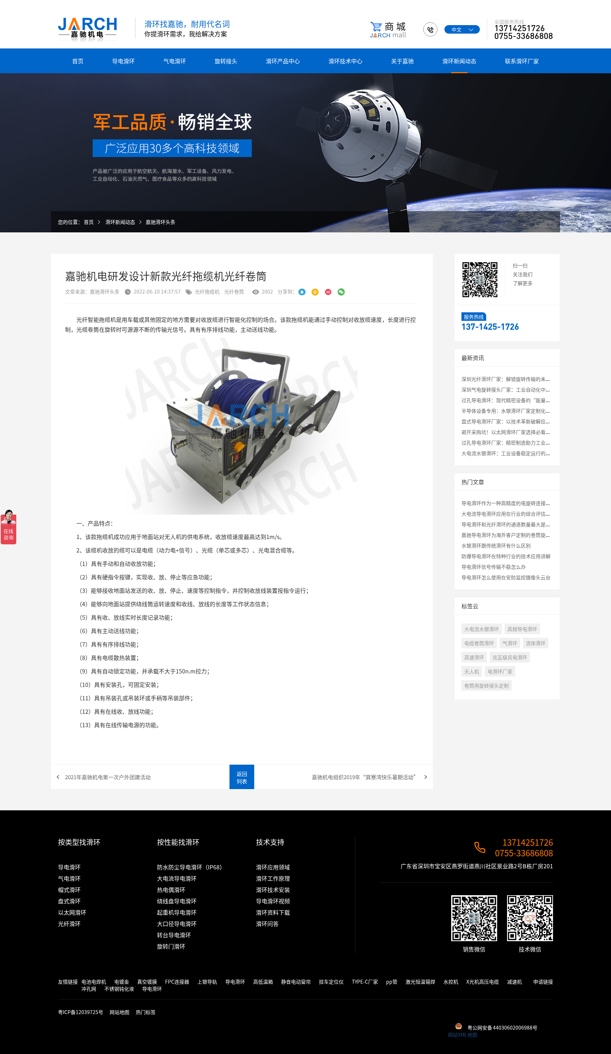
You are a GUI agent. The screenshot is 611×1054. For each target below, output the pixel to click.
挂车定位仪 (331, 981)
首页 (77, 61)
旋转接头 (226, 61)
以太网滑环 (72, 912)
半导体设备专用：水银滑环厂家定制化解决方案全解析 (520, 410)
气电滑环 (174, 61)
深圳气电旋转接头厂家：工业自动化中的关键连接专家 (520, 389)
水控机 (450, 981)
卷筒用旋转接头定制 (486, 685)
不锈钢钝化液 (119, 988)
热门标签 (146, 1011)
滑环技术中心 (345, 61)
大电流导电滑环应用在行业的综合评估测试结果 (513, 513)
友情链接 (68, 981)
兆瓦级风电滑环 (510, 657)
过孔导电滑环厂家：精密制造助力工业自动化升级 (515, 442)
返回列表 (242, 777)
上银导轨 (207, 981)
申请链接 (543, 981)
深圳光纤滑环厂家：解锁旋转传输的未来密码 (510, 378)
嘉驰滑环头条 (160, 221)
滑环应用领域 (273, 867)
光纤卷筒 (234, 291)
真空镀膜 (147, 981)
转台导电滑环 (174, 935)
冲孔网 (88, 988)
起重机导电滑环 (177, 912)
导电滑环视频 (273, 901)
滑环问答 (267, 923)
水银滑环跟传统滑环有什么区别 (496, 545)
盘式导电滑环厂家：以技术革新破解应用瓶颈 (510, 421)
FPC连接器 (177, 981)
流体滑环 (536, 643)
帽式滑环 (69, 889)
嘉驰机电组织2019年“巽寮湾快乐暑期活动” (365, 777)
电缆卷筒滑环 (479, 643)
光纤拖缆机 (207, 291)
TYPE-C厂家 (365, 981)
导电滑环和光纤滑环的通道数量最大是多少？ (510, 524)
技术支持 (270, 842)
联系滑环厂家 (522, 61)
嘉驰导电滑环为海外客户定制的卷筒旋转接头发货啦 (518, 534)
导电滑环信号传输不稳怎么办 (493, 566)
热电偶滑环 (171, 889)
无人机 (471, 671)
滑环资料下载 (273, 912)
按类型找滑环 (79, 842)
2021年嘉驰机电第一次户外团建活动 (108, 777)
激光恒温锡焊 (420, 981)
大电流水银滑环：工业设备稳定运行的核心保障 (513, 453)
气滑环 (509, 643)
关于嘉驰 (402, 61)
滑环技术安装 (273, 889)
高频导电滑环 (522, 628)
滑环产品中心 (283, 61)
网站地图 (119, 1011)
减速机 (514, 981)
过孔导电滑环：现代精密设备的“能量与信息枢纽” (518, 400)
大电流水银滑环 (481, 628)
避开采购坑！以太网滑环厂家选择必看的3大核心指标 (519, 431)
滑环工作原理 (273, 878)
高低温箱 (263, 981)
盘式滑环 (69, 901)
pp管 (391, 981)
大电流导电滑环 (177, 878)
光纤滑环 (69, 923)
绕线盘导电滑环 (177, 901)
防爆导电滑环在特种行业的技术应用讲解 (506, 556)
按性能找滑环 (178, 842)
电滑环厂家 (500, 671)
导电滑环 (123, 61)
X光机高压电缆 (482, 981)
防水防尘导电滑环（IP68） (191, 867)
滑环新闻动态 (459, 61)
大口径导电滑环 (177, 923)
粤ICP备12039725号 (81, 1011)
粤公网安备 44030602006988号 (502, 1027)
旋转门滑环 (171, 946)
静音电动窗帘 (296, 981)
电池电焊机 (93, 981)
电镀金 (121, 981)
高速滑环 (474, 657)
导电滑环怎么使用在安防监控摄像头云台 (506, 577)
